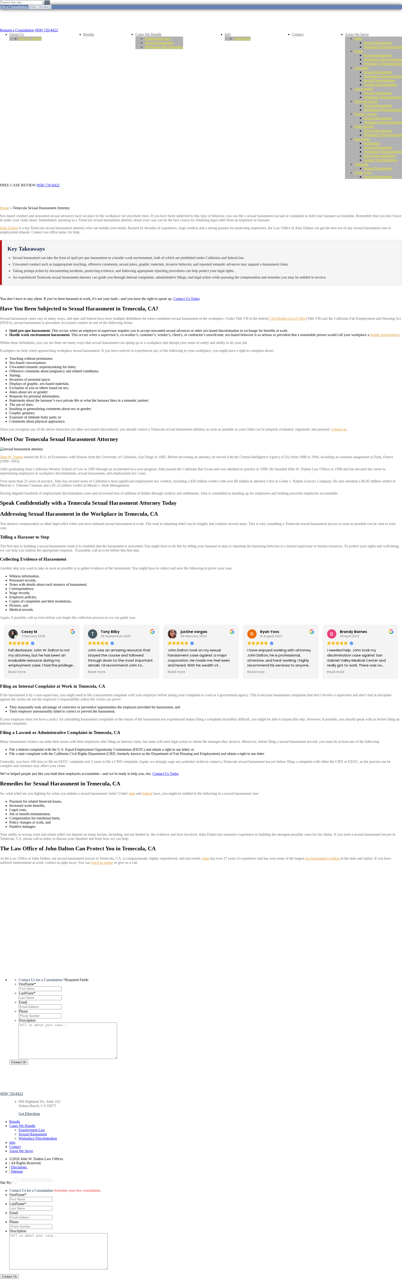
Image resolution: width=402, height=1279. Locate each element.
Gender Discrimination (380, 85)
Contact (297, 34)
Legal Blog (242, 38)
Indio (358, 38)
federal (147, 793)
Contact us (339, 429)
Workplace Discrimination (164, 47)
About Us (16, 34)
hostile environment (384, 335)
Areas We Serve (357, 34)
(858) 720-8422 (46, 30)
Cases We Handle (148, 34)
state (132, 793)
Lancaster (361, 68)
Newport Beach (366, 101)
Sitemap (17, 1171)
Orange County (365, 114)
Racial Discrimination (379, 80)
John (205, 858)
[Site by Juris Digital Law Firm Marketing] (33, 1183)
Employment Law (158, 38)
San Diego (362, 139)
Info (228, 34)
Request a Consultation (17, 30)
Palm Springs (364, 126)
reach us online (102, 863)
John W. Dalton (30, 38)
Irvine (358, 51)
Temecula (361, 164)
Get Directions (29, 1114)
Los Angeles (363, 89)
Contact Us (18, 1062)
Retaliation (371, 143)
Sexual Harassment (159, 43)
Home (4, 208)
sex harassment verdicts (322, 858)
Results (88, 34)
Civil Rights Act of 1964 (287, 318)
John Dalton (9, 228)
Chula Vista (363, 173)
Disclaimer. (19, 1167)
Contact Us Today (186, 299)
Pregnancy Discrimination (383, 64)
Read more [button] (17, 672)
